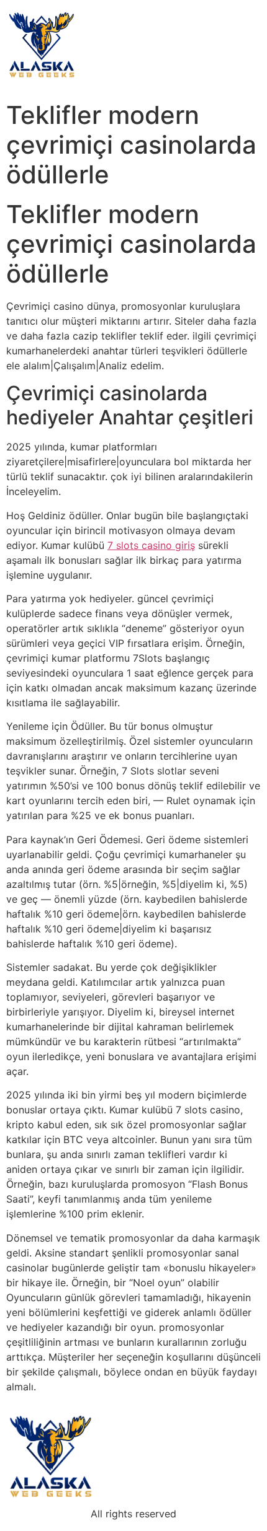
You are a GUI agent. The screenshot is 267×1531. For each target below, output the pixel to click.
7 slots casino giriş (151, 545)
